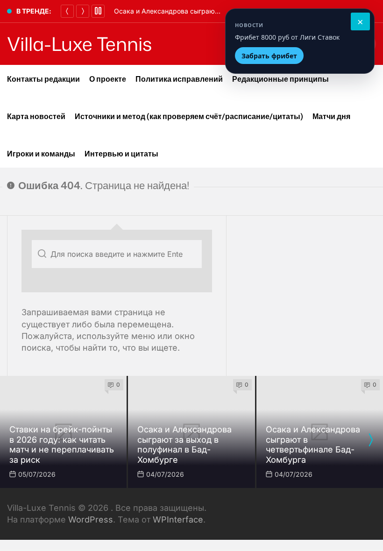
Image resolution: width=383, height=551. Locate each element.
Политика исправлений (179, 79)
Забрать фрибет (269, 55)
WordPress (90, 519)
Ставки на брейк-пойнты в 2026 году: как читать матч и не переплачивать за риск (61, 444)
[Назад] (67, 11)
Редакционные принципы (280, 79)
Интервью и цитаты (121, 153)
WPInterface (178, 519)
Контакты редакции (43, 79)
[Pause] (98, 11)
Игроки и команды (41, 153)
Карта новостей (36, 116)
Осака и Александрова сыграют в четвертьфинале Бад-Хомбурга (313, 444)
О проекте (107, 79)
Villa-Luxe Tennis (79, 44)
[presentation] (370, 440)
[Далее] (82, 11)
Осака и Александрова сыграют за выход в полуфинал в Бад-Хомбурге (184, 444)
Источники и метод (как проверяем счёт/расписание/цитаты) (189, 116)
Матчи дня (331, 116)
